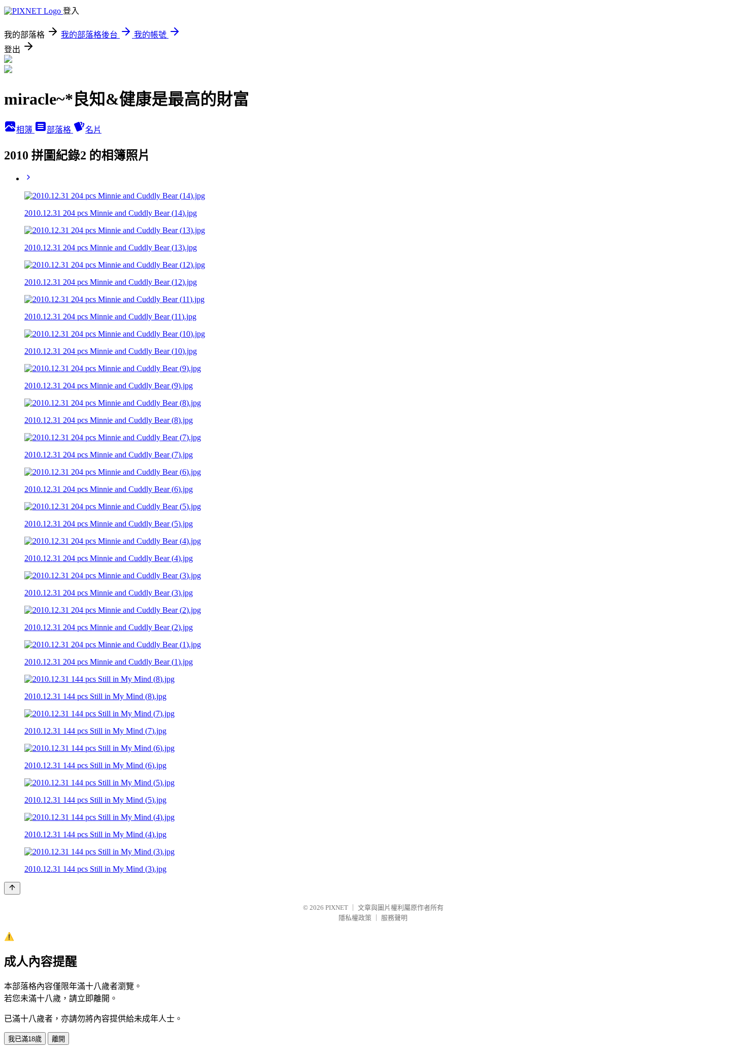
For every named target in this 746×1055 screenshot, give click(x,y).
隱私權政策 (354, 917)
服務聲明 (394, 917)
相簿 (25, 129)
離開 (58, 1039)
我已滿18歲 (25, 1039)
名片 (93, 129)
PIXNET (336, 907)
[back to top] (12, 888)
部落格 (60, 129)
